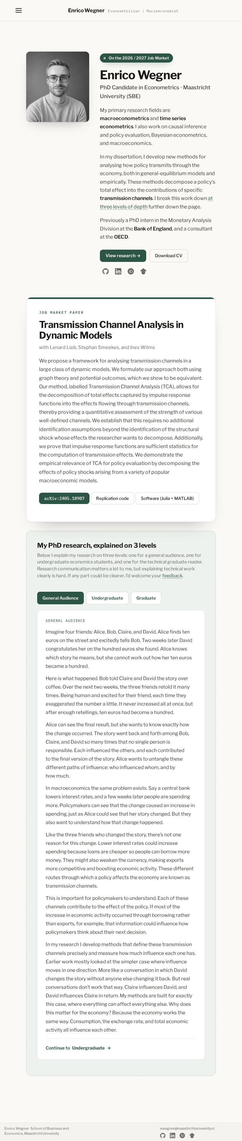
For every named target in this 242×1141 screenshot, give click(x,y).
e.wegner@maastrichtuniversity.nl (187, 1128)
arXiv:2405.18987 (64, 498)
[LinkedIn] (118, 271)
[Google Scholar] (143, 271)
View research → (123, 255)
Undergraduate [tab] (107, 598)
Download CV (168, 255)
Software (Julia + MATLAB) (167, 498)
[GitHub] (105, 271)
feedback (172, 576)
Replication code (112, 498)
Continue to (78, 1047)
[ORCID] (130, 271)
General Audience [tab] (60, 598)
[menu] (18, 10)
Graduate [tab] (146, 598)
